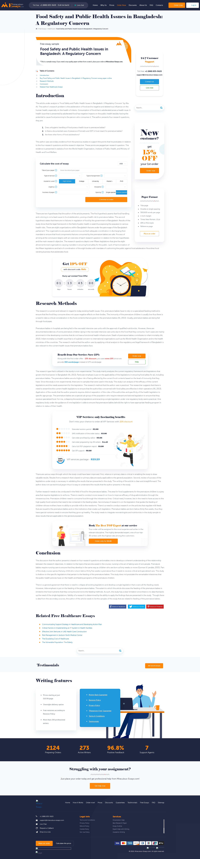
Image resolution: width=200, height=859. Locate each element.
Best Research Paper (120, 823)
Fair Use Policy (85, 832)
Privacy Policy (94, 705)
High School (67, 181)
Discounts (133, 5)
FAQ (151, 5)
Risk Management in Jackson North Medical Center (62, 635)
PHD (121, 181)
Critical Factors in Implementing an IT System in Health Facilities (67, 628)
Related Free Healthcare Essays (51, 87)
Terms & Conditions (97, 716)
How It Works (78, 803)
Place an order (149, 234)
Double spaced (121, 192)
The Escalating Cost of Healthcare (55, 639)
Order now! (90, 803)
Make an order (44, 843)
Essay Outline (117, 826)
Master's (109, 181)
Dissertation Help (119, 820)
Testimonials (94, 721)
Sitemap (161, 803)
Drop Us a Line (45, 832)
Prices (111, 5)
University (95, 181)
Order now (178, 5)
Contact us (149, 82)
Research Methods (47, 81)
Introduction (44, 75)
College (81, 181)
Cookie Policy (84, 829)
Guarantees (120, 803)
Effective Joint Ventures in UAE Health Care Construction (64, 632)
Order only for (103, 541)
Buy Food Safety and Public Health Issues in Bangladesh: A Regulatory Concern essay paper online (76, 78)
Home (95, 5)
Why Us (103, 5)
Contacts (159, 5)
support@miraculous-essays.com (149, 75)
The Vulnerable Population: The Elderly (57, 642)
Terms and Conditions (87, 820)
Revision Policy (95, 700)
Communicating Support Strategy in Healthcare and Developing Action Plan (72, 624)
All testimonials (154, 666)
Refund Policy (84, 826)
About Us (143, 5)
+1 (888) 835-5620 (48, 5)
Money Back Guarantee (98, 695)
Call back (63, 5)
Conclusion (44, 84)
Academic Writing (119, 832)
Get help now (100, 786)
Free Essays (144, 803)
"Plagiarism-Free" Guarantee (100, 711)
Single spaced (111, 192)
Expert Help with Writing (121, 829)
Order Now (121, 5)
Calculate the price (63, 843)
